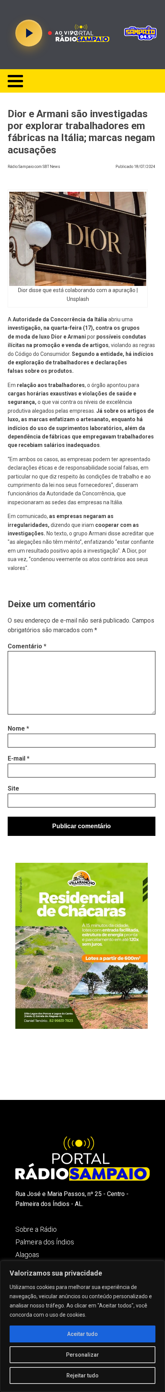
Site (13, 788)
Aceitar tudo (82, 1334)
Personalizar (82, 1355)
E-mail (19, 758)
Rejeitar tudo (82, 1375)
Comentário (27, 646)
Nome (18, 728)
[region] (82, 1326)
